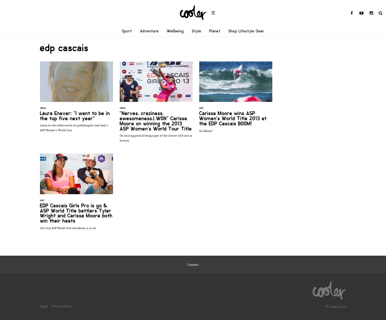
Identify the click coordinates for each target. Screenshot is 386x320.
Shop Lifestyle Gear (246, 31)
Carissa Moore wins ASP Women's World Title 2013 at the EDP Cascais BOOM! (235, 99)
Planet (214, 31)
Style (196, 31)
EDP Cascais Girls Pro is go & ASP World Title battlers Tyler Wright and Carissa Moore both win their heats (76, 194)
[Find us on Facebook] (351, 13)
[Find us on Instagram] (371, 13)
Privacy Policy (61, 306)
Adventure (149, 31)
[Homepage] (329, 289)
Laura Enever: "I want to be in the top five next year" (76, 99)
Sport (127, 31)
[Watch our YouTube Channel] (361, 13)
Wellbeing (175, 31)
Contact (193, 265)
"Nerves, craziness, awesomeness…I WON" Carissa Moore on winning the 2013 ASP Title (156, 104)
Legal (44, 306)
